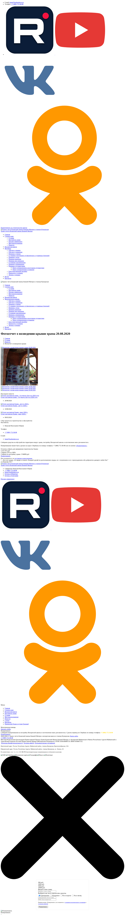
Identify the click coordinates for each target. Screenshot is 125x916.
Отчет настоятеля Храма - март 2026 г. (13, 414)
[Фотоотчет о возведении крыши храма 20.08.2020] (18, 347)
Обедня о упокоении (15, 252)
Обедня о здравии (15, 250)
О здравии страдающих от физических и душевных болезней (29, 255)
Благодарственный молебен (18, 271)
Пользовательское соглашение (45, 743)
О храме (11, 238)
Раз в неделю (66, 895)
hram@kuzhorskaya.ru (17, 2)
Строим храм (9, 236)
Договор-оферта (28, 743)
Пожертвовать (5, 456)
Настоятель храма (14, 240)
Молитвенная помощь (12, 299)
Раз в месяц (78, 895)
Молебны (8, 248)
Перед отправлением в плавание (23, 269)
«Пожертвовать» (81, 445)
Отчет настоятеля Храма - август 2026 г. (14, 406)
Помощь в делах (14, 257)
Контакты (8, 278)
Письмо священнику (15, 241)
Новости (11, 245)
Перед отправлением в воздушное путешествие (28, 268)
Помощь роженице (15, 259)
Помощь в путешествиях (17, 266)
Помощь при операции (16, 261)
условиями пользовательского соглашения (75, 902)
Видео (7, 276)
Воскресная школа (11, 247)
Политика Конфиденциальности (12, 743)
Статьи (7, 720)
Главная (7, 234)
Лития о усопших (14, 275)
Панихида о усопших (16, 273)
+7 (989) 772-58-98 (17, 4)
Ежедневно (56, 895)
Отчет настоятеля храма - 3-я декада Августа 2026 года (19, 397)
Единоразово (45, 895)
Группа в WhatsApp (11, 474)
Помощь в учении (15, 254)
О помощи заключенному (17, 262)
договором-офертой (43, 904)
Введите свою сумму (45, 889)
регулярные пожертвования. (23, 458)
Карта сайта (74, 736)
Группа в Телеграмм (11, 476)
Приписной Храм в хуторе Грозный (17, 724)
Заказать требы (6, 729)
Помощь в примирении (16, 264)
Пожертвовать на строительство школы (14, 228)
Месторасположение (15, 243)
